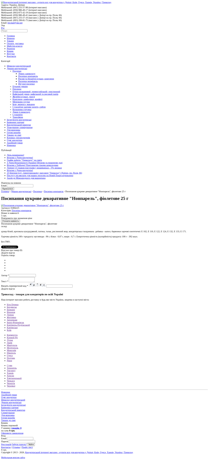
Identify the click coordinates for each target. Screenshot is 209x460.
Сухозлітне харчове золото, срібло (29, 107)
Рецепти (11, 48)
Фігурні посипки (26, 84)
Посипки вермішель (28, 81)
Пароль (4, 441)
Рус (3, 28)
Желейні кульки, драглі (24, 96)
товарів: (16, 428)
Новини (11, 38)
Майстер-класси (14, 46)
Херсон (10, 375)
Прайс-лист (27, 447)
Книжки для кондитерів (18, 137)
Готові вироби (14, 132)
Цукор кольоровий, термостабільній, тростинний (36, 91)
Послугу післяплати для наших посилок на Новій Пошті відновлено (40, 175)
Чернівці (11, 386)
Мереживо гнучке (21, 102)
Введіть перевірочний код (14, 286)
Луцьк (10, 340)
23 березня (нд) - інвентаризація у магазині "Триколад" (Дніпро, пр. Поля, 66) (44, 173)
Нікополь (11, 353)
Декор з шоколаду (26, 73)
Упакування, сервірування (19, 127)
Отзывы (16, 447)
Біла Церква (12, 304)
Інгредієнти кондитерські (19, 120)
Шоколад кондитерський (19, 66)
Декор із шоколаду (21, 112)
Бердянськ (12, 307)
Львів (9, 342)
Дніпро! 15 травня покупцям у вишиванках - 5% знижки (34, 168)
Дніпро (10, 315)
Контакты (6, 447)
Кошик (10, 51)
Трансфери (18, 117)
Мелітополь (12, 348)
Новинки (11, 145)
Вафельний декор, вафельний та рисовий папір (35, 94)
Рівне (9, 360)
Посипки (17, 71)
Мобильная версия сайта (13, 457)
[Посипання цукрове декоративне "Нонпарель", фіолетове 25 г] (32, 205)
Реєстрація (6, 444)
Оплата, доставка (15, 43)
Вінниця (11, 312)
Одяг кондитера (14, 140)
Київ (9, 330)
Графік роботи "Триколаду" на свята (24, 160)
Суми (9, 365)
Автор (5, 275)
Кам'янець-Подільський (18, 325)
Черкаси (11, 381)
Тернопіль (12, 368)
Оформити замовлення (12, 433)
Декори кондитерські (17, 68)
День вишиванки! (15, 155)
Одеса (10, 355)
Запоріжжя (12, 320)
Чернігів (11, 383)
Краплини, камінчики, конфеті (27, 99)
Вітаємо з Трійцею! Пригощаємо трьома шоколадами (32, 165)
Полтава (11, 358)
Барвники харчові (15, 122)
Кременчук (12, 335)
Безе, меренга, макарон (24, 104)
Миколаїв (11, 350)
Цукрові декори (20, 86)
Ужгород (11, 370)
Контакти (11, 56)
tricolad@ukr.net (15, 23)
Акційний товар (15, 143)
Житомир (11, 317)
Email (3, 185)
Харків (10, 373)
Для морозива (13, 130)
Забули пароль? (19, 444)
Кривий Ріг (12, 337)
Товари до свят (14, 135)
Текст (4, 281)
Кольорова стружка (22, 109)
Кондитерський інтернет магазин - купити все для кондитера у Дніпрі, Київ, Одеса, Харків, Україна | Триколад (79, 452)
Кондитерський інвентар (19, 125)
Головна (11, 36)
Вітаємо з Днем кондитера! (20, 157)
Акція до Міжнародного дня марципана (26, 178)
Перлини (17, 89)
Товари (10, 41)
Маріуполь (12, 345)
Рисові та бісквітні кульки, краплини (36, 79)
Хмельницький (14, 378)
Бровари (11, 309)
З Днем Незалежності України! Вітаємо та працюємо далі (34, 162)
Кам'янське (12, 327)
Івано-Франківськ (15, 322)
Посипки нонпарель (28, 76)
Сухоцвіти (18, 114)
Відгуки (11, 54)
